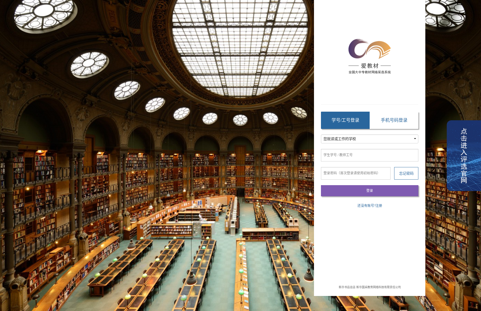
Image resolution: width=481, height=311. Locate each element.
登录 (369, 191)
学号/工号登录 (345, 120)
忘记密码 (406, 173)
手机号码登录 (394, 120)
